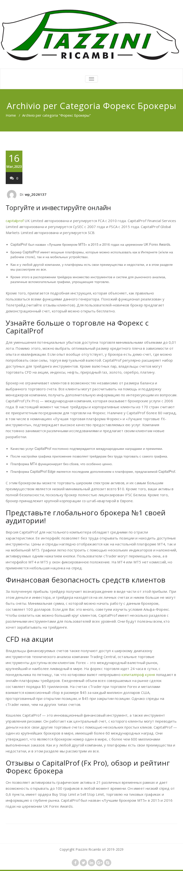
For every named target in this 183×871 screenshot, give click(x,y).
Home (11, 115)
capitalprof (15, 220)
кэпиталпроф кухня (138, 674)
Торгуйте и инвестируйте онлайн (58, 207)
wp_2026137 (36, 194)
